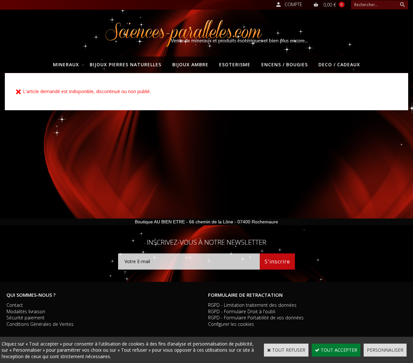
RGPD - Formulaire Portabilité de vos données (256, 318)
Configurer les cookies (231, 324)
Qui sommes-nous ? (30, 295)
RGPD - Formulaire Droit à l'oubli (241, 311)
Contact (14, 305)
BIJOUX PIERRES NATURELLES (125, 64)
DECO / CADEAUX (339, 64)
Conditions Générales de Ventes (40, 324)
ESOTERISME (234, 64)
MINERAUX (66, 64)
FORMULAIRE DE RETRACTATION (245, 295)
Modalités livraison (25, 311)
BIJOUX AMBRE (190, 64)
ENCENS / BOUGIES (284, 64)
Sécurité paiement (25, 318)
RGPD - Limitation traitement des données (252, 305)
